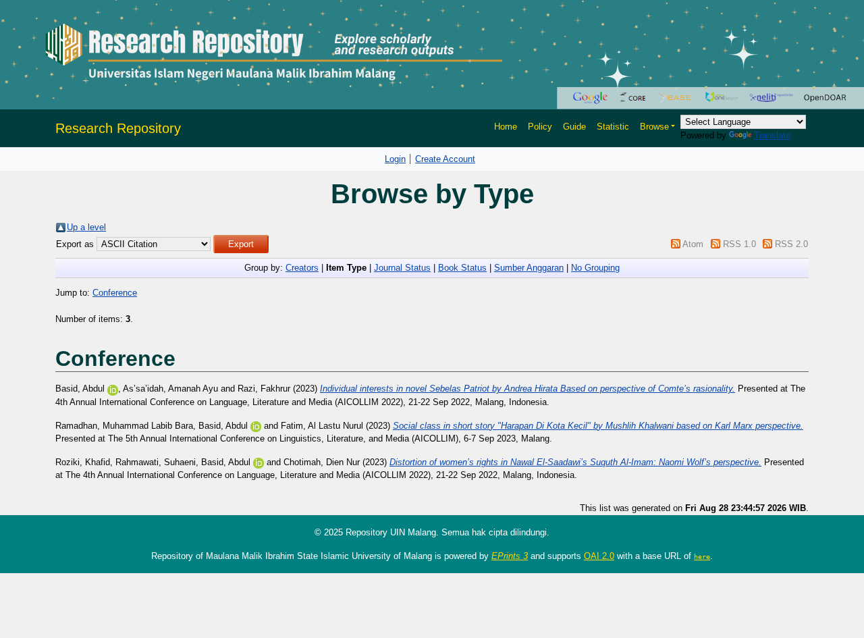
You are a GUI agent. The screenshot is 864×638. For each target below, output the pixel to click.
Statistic (613, 127)
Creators (302, 268)
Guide (574, 127)
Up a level (86, 227)
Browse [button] (654, 127)
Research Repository (118, 128)
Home (505, 127)
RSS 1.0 (739, 244)
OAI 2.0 (599, 556)
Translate (772, 135)
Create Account (445, 159)
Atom (692, 244)
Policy (540, 127)
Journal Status (402, 268)
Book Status (462, 268)
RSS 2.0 (791, 244)
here (702, 556)
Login (395, 159)
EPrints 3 (509, 556)
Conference (114, 293)
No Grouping (595, 268)
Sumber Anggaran (529, 268)
